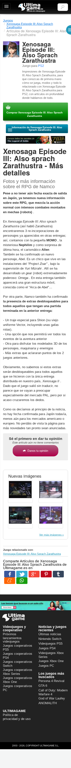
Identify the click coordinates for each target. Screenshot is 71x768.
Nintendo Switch (49, 639)
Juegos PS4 (46, 648)
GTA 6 (42, 685)
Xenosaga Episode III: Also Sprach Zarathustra (32, 553)
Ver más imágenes (50, 534)
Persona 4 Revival (51, 681)
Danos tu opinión (37, 450)
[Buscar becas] (35, 605)
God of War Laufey (51, 698)
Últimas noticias (49, 634)
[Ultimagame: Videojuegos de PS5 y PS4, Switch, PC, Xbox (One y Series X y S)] (31, 7)
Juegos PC (46, 666)
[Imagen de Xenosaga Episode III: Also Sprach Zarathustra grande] (20, 491)
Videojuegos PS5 (50, 643)
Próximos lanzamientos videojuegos (12, 637)
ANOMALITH (47, 703)
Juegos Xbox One (51, 661)
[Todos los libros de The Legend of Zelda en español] (35, 140)
